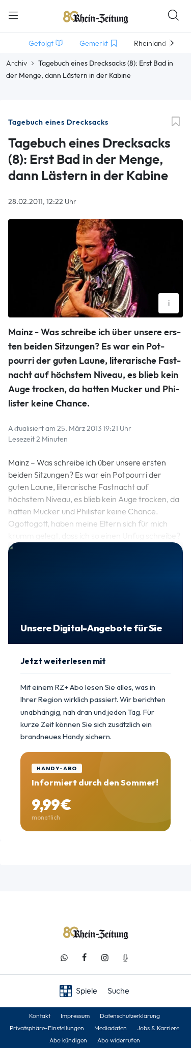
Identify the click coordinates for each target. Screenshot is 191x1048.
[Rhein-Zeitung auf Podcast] (125, 957)
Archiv (16, 63)
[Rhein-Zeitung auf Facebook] (84, 957)
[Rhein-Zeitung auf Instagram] (105, 957)
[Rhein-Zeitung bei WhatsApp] (64, 957)
